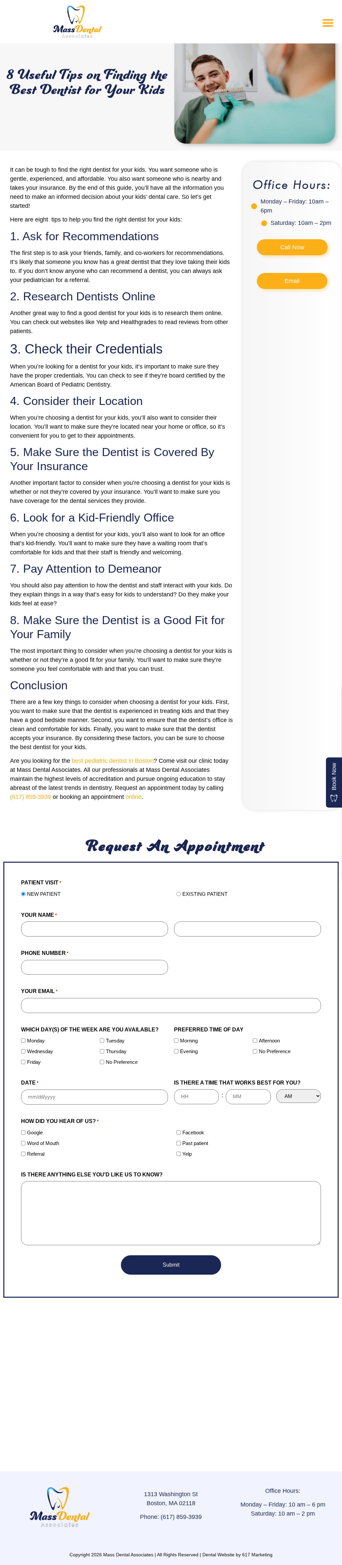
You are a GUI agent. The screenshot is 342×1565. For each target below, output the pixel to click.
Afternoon (269, 1040)
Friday (34, 1061)
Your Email (39, 991)
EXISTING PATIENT (204, 893)
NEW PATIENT (43, 893)
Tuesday (115, 1040)
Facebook (193, 1132)
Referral (35, 1153)
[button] (328, 23)
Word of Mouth (43, 1143)
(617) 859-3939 (30, 797)
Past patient (195, 1143)
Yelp (187, 1153)
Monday (36, 1040)
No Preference (122, 1061)
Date (29, 1083)
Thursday (116, 1051)
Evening (189, 1051)
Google (35, 1132)
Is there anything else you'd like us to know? (92, 1174)
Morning (189, 1040)
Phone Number (44, 953)
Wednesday (40, 1051)
